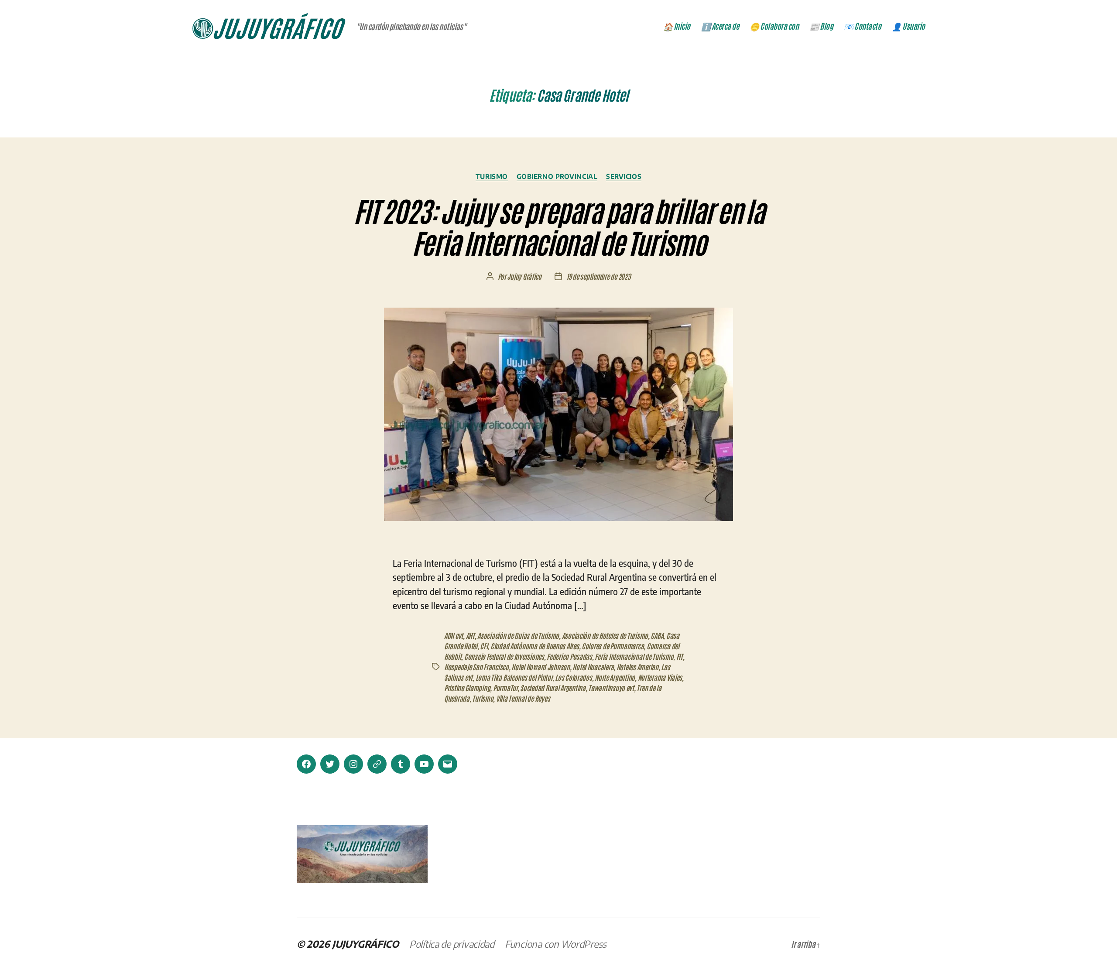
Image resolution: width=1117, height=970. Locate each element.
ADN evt (453, 635)
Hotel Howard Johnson (540, 666)
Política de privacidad (451, 944)
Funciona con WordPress (555, 944)
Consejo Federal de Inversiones (504, 656)
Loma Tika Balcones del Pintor (514, 677)
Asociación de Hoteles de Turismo (605, 635)
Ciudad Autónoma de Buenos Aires (534, 645)
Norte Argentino (615, 677)
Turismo (492, 176)
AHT (470, 635)
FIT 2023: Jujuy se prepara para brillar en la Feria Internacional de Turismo (558, 226)
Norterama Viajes (660, 677)
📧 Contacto (862, 26)
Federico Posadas (569, 656)
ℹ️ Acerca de (720, 26)
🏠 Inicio (676, 26)
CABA (657, 635)
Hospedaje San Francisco (476, 666)
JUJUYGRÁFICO (365, 944)
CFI (483, 645)
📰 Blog (821, 26)
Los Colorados (573, 677)
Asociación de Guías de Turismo (518, 635)
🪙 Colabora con (774, 26)
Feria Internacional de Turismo (634, 656)
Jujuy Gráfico (524, 276)
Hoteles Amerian (637, 666)
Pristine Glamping (467, 687)
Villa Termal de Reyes (523, 698)
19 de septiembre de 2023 (598, 276)
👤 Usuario (908, 26)
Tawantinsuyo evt (611, 687)
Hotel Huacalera (592, 666)
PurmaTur (505, 687)
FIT (679, 656)
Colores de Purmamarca (613, 645)
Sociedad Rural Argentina (553, 687)
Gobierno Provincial (557, 176)
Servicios (623, 176)
